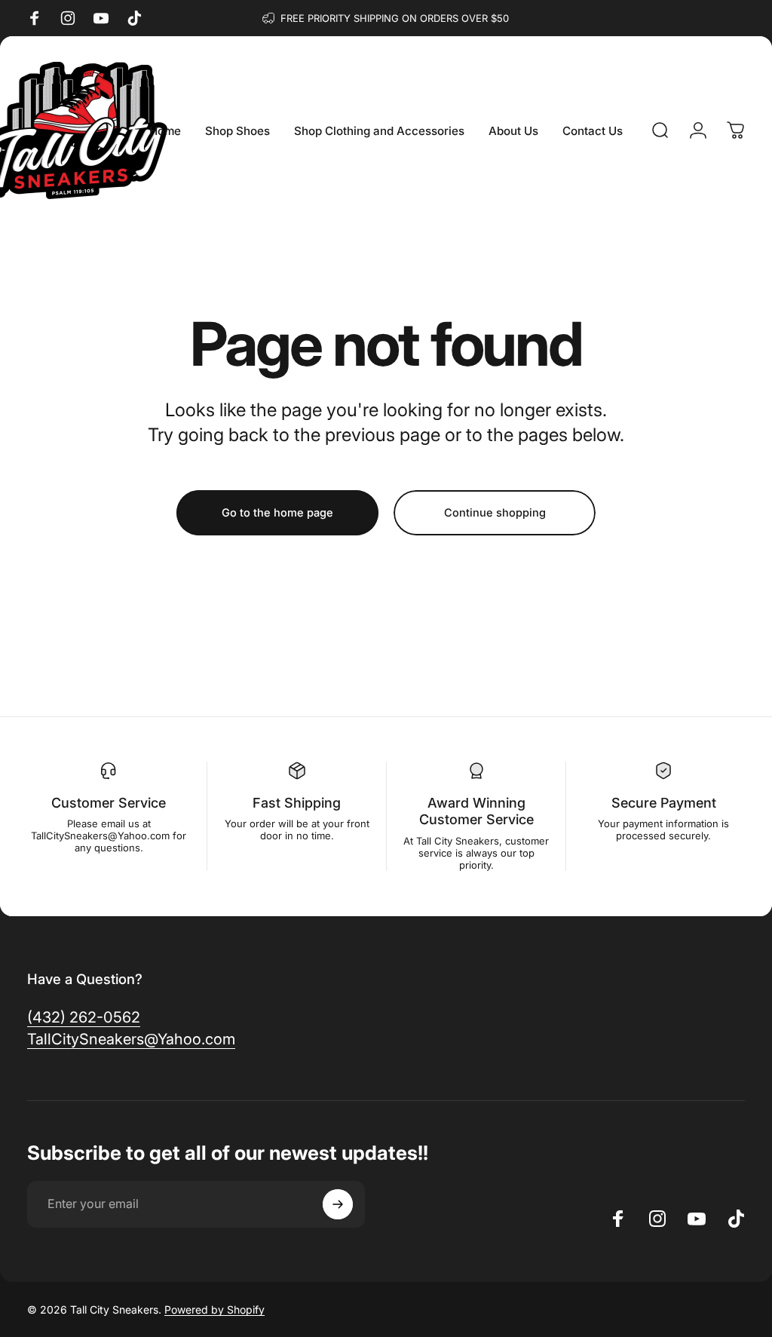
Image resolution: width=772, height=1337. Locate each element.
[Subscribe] (338, 1204)
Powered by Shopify (214, 1309)
